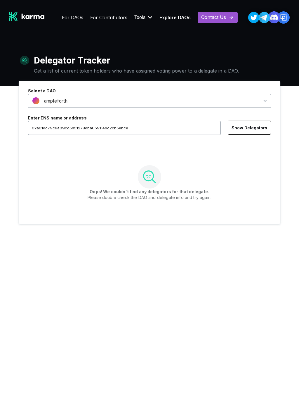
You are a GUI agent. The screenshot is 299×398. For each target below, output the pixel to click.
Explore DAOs (175, 17)
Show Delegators (249, 127)
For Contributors (108, 17)
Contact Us (213, 17)
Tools (139, 17)
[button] (145, 101)
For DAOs (72, 17)
